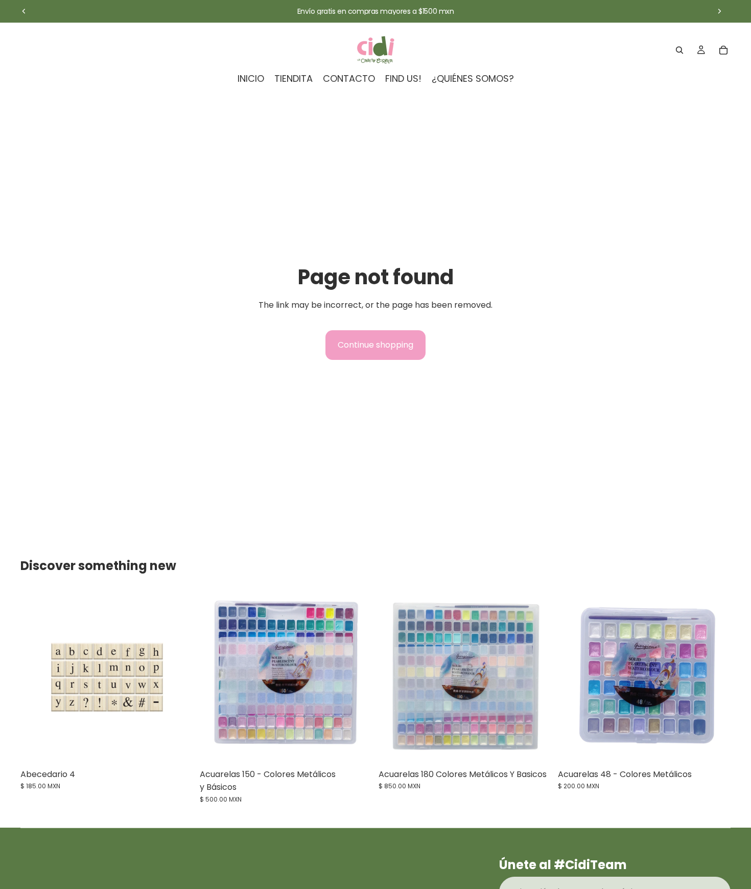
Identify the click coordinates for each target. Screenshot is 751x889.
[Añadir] (178, 748)
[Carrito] (723, 50)
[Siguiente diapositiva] (719, 11)
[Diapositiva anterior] (24, 11)
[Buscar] (679, 50)
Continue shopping (375, 345)
